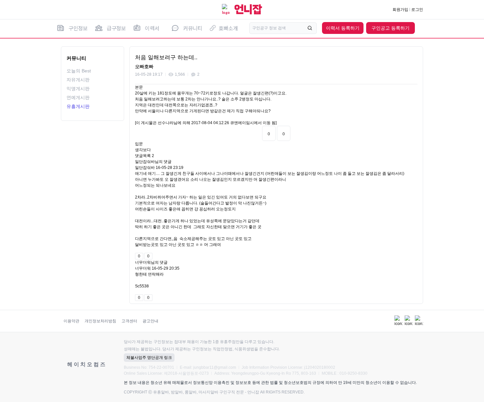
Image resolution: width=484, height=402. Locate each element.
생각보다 (143, 149)
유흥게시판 (78, 106)
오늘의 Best (79, 70)
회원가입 (400, 9)
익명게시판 (78, 88)
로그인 (417, 9)
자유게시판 (78, 79)
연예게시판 (78, 97)
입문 (139, 144)
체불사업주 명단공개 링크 (149, 357)
